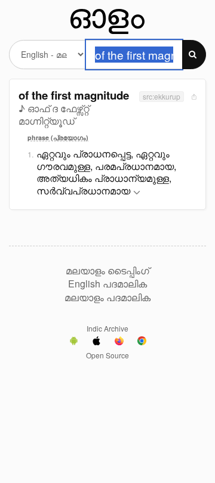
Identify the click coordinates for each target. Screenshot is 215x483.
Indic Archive (107, 328)
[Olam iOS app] (96, 342)
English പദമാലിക (107, 283)
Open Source (107, 355)
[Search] (194, 54)
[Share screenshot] (193, 96)
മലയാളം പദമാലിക (107, 297)
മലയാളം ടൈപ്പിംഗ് (107, 270)
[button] (136, 193)
